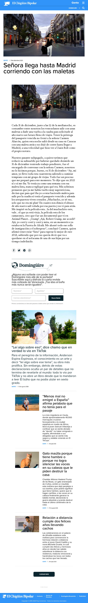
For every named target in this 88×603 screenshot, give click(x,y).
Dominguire (73, 8)
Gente (75, 2)
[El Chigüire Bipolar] (20, 3)
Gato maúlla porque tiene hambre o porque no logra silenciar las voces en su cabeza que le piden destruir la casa (58, 464)
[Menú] (83, 3)
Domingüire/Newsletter (68, 596)
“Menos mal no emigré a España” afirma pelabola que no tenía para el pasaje (57, 403)
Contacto (40, 596)
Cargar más (44, 574)
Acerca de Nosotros (49, 596)
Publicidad (82, 596)
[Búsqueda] (83, 8)
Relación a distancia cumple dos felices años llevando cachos (57, 523)
